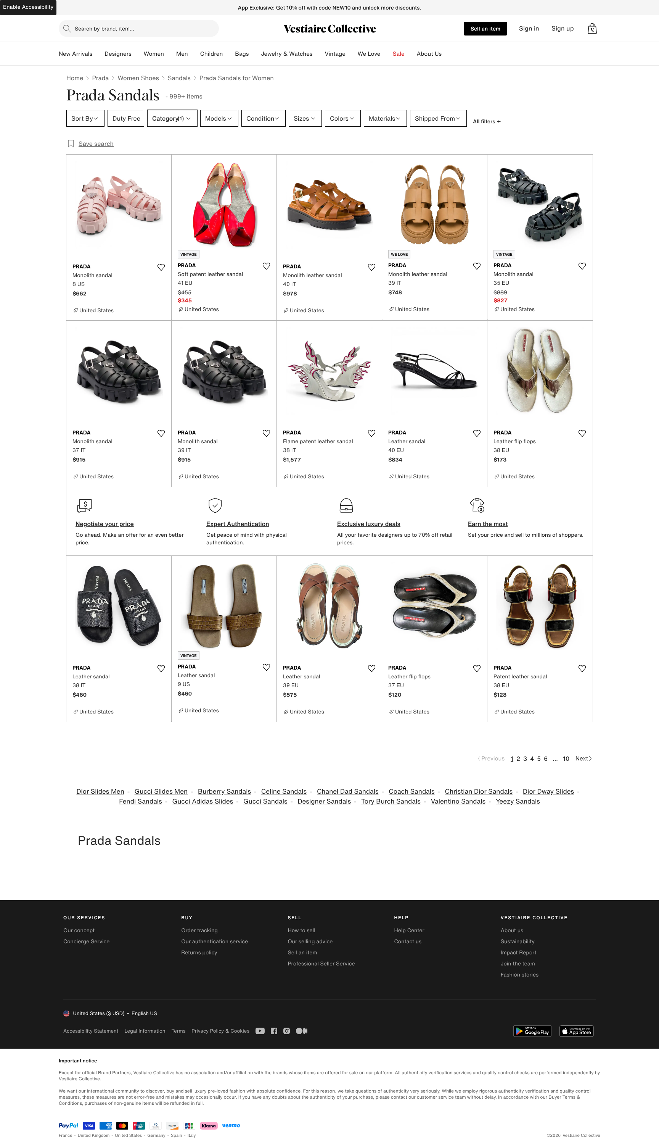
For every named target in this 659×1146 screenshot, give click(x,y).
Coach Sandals (411, 791)
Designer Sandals (324, 801)
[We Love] (387, 54)
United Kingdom (94, 1135)
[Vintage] (352, 54)
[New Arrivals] (98, 54)
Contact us (408, 942)
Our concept (79, 930)
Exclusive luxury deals (368, 523)
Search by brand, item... (104, 28)
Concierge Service (86, 942)
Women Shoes (138, 77)
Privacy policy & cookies (220, 1031)
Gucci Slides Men (161, 791)
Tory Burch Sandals (391, 801)
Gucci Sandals (265, 801)
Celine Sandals (284, 791)
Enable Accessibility (28, 7)
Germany (156, 1135)
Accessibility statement (90, 1031)
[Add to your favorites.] (161, 267)
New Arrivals (75, 54)
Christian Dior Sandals (479, 791)
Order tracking (199, 930)
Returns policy (199, 953)
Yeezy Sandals (518, 801)
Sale (399, 54)
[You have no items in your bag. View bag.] (592, 28)
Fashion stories (519, 975)
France (65, 1135)
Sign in (529, 28)
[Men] (194, 54)
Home (74, 77)
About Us (429, 54)
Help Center (409, 930)
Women (154, 54)
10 (566, 758)
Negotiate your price (105, 523)
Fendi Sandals (140, 801)
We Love (369, 54)
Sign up (562, 28)
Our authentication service (214, 942)
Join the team (518, 964)
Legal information (144, 1031)
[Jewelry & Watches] (318, 54)
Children (211, 54)
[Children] (229, 54)
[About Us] (448, 54)
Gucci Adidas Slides (202, 801)
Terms (178, 1031)
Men (182, 54)
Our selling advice (310, 942)
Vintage (335, 54)
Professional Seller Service (321, 964)
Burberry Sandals (224, 791)
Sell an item (485, 28)
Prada (100, 77)
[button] (592, 28)
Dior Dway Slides (548, 791)
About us (512, 930)
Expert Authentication (237, 523)
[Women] (170, 54)
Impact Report (519, 953)
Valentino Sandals (458, 801)
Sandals (179, 77)
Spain (176, 1135)
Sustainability (518, 942)
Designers (118, 54)
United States (128, 1135)
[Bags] (255, 54)
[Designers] (138, 54)
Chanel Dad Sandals (348, 791)
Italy (192, 1135)
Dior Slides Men (100, 791)
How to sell (301, 930)
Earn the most (488, 523)
